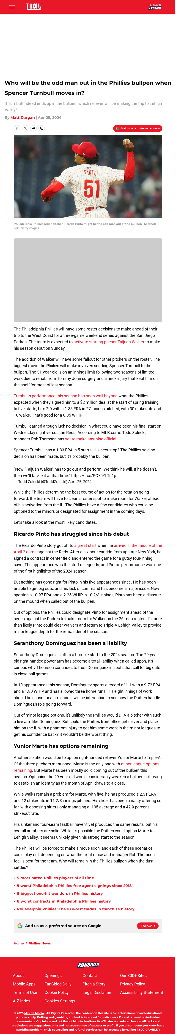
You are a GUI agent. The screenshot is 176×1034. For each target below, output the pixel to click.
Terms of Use (25, 992)
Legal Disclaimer (97, 992)
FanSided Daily (58, 984)
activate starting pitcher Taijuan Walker (109, 341)
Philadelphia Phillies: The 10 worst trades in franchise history (76, 909)
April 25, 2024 (79, 481)
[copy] (41, 128)
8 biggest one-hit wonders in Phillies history (60, 893)
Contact (89, 975)
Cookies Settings (59, 1001)
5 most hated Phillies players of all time (55, 878)
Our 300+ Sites (133, 975)
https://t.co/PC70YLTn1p (93, 475)
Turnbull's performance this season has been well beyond (66, 395)
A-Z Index (21, 1001)
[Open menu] (12, 7)
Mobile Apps (24, 984)
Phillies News (40, 943)
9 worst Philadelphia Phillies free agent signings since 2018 (74, 886)
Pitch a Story (93, 984)
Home (19, 943)
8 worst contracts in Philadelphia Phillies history (64, 901)
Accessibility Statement (141, 992)
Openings (53, 975)
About (18, 975)
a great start (85, 545)
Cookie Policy (56, 992)
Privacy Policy (132, 984)
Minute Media (34, 1013)
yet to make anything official (90, 439)
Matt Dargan (23, 117)
